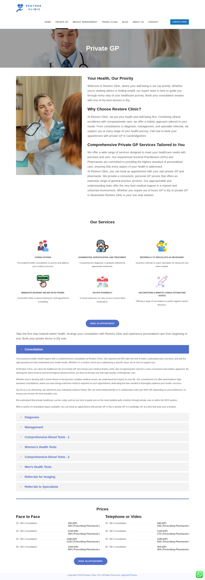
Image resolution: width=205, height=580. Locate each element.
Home (48, 22)
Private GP (62, 22)
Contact (153, 22)
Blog (125, 22)
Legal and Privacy (129, 575)
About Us (138, 22)
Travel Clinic (110, 22)
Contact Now (180, 22)
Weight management (85, 22)
